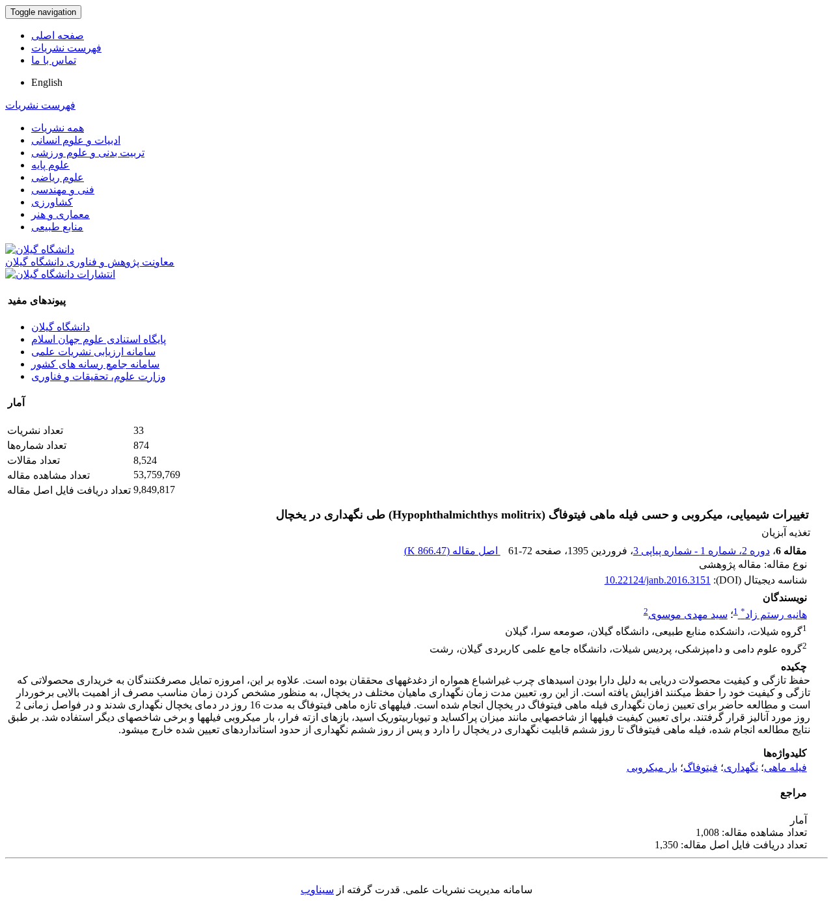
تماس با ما (53, 60)
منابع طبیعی (57, 226)
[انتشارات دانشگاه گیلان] (60, 274)
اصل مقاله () (452, 550)
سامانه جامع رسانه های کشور (95, 364)
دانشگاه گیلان (60, 326)
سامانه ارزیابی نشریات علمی (93, 351)
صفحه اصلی (57, 35)
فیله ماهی (785, 767)
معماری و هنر (60, 214)
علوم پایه (50, 164)
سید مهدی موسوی (688, 614)
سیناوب (317, 889)
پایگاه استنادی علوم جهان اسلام (98, 339)
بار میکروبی (652, 767)
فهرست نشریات (66, 47)
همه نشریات (57, 127)
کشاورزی (52, 202)
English (46, 82)
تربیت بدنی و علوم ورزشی (87, 152)
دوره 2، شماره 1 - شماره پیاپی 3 (701, 550)
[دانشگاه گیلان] (39, 249)
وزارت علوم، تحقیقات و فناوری (98, 376)
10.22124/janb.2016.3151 (658, 579)
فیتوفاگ (700, 767)
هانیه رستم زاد (774, 614)
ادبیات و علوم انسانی (75, 140)
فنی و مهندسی (62, 189)
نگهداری (741, 767)
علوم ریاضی (57, 177)
